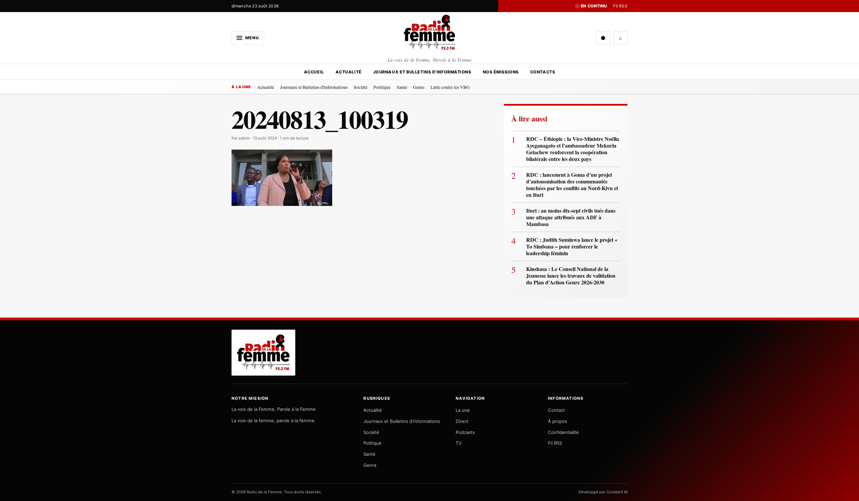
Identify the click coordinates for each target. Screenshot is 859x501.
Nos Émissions (501, 71)
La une (463, 410)
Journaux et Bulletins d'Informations (314, 87)
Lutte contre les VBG (450, 87)
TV (459, 443)
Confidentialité (563, 432)
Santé (402, 87)
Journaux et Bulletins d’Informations (422, 71)
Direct (462, 421)
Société (360, 87)
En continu (594, 5)
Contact (556, 410)
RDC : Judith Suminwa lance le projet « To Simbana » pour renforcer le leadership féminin (571, 246)
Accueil (314, 71)
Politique (382, 87)
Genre (418, 87)
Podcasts (465, 432)
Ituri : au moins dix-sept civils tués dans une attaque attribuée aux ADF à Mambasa (570, 217)
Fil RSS (620, 5)
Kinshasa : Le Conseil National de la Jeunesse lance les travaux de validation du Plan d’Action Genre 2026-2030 (570, 276)
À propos (557, 421)
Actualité (349, 71)
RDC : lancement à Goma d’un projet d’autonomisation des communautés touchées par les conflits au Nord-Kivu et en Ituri (572, 184)
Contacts (542, 71)
